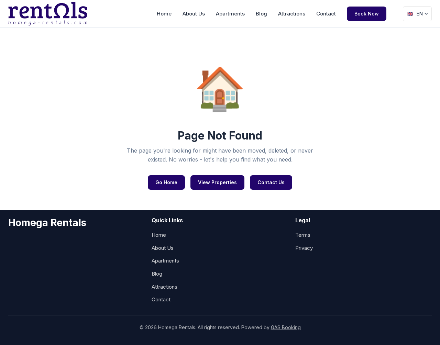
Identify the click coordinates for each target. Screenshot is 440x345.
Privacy (304, 248)
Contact (326, 13)
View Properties (217, 182)
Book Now (366, 13)
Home (164, 13)
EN (415, 13)
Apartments (230, 13)
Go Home (166, 182)
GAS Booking (286, 327)
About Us (194, 13)
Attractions (291, 13)
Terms (302, 235)
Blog (261, 13)
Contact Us (271, 182)
